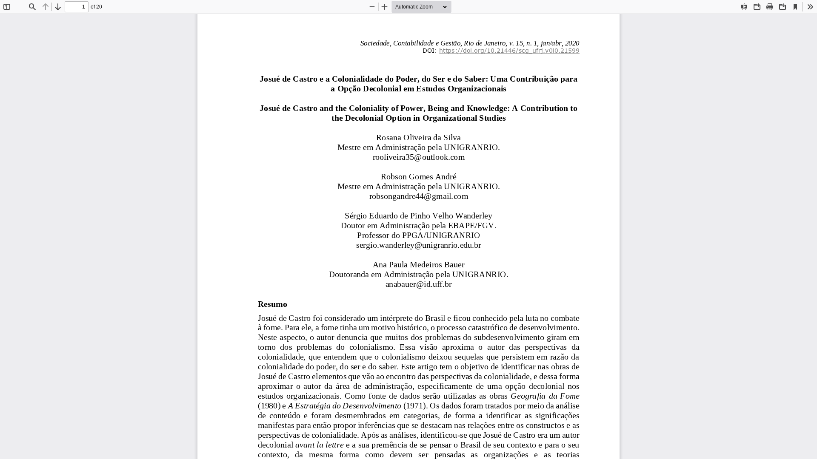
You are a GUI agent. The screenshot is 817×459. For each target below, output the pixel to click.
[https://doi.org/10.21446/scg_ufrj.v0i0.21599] (509, 50)
